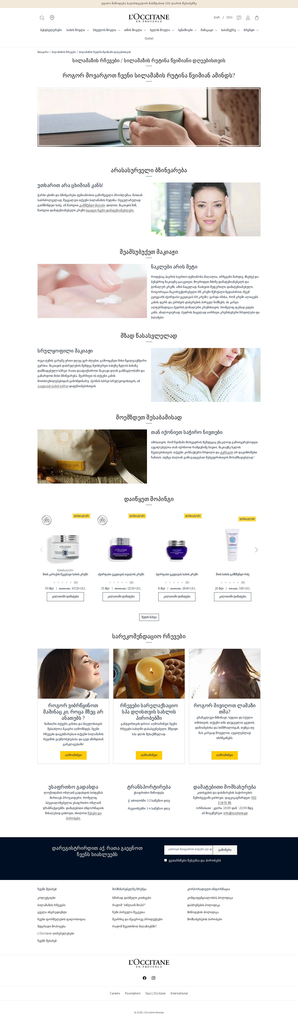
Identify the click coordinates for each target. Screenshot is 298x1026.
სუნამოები (185, 30)
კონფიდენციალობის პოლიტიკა (210, 898)
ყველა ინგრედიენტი (52, 912)
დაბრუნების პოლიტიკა (203, 905)
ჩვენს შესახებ (47, 941)
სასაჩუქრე (228, 30)
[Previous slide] (42, 550)
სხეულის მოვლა (104, 30)
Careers (115, 993)
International (179, 993)
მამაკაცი (207, 30)
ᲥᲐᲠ (217, 17)
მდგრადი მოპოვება (52, 926)
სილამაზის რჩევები (51, 905)
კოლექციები (47, 898)
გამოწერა (225, 850)
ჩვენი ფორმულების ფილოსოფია (62, 919)
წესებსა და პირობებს (204, 860)
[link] (65, 558)
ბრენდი (249, 30)
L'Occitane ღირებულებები (56, 933)
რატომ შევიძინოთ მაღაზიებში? (134, 926)
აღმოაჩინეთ (73, 755)
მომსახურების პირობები (204, 919)
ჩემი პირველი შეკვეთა (128, 912)
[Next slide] (256, 550)
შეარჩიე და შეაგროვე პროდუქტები (137, 919)
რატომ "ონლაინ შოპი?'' (129, 905)
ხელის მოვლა (160, 30)
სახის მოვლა (75, 30)
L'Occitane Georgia (154, 1012)
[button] (42, 18)
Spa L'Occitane (155, 993)
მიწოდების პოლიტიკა (203, 912)
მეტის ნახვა (149, 617)
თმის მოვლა (133, 30)
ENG (230, 17)
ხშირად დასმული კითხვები (131, 898)
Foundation (132, 993)
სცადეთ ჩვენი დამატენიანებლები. (110, 210)
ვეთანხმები (194, 860)
